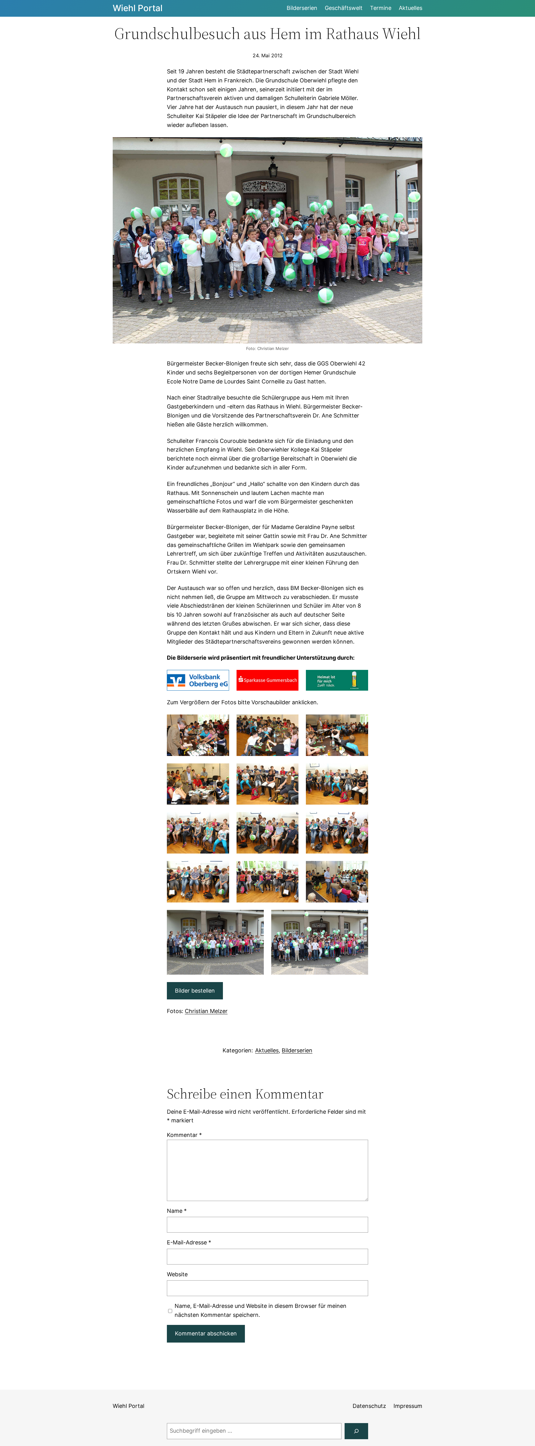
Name (177, 1211)
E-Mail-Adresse (189, 1242)
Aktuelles (267, 1050)
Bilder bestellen (195, 990)
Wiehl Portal (138, 8)
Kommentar (184, 1135)
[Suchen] (356, 1431)
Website (177, 1274)
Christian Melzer (206, 1011)
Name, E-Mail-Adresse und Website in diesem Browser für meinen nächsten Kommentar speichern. (260, 1310)
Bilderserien (297, 1050)
